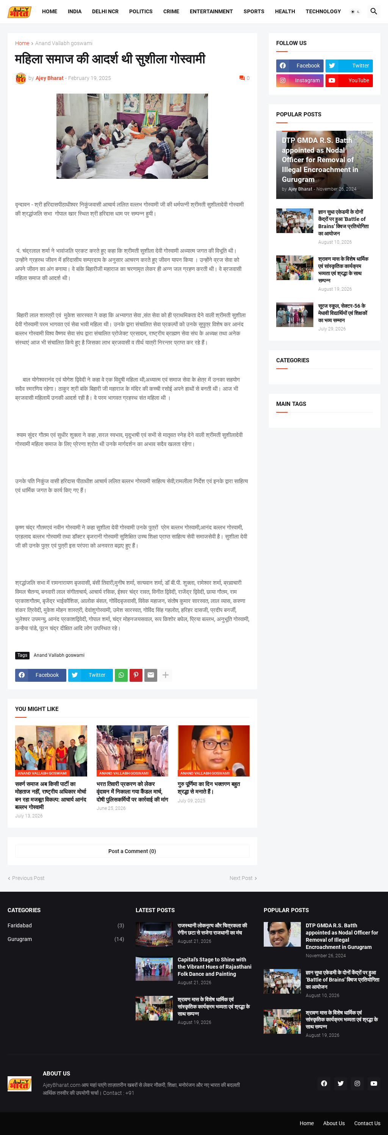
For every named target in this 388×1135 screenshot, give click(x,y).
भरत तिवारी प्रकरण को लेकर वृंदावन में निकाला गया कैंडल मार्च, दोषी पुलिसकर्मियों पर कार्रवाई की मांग (132, 792)
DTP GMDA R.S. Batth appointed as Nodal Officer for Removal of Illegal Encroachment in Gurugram (342, 936)
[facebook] (324, 1083)
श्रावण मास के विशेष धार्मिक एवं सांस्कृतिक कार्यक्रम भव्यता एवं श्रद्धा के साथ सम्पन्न (343, 269)
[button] (355, 12)
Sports (254, 11)
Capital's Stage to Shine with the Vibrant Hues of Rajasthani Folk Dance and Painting (215, 967)
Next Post (241, 878)
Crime (171, 11)
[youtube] (374, 1083)
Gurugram (66, 939)
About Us (334, 1123)
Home (49, 11)
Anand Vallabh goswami (63, 43)
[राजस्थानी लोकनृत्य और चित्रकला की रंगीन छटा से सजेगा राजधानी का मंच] (154, 934)
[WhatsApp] (121, 675)
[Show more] (165, 675)
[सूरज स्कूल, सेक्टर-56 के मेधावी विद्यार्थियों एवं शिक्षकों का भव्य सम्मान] (294, 314)
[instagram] (357, 1083)
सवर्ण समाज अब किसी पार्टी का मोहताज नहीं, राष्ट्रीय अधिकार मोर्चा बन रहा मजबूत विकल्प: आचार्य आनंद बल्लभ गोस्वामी (50, 796)
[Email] (150, 675)
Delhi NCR (105, 11)
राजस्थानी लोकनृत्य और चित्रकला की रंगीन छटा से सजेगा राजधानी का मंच (212, 929)
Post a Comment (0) (132, 851)
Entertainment (211, 11)
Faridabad (66, 925)
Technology (323, 11)
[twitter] (340, 1083)
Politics (141, 11)
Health (285, 11)
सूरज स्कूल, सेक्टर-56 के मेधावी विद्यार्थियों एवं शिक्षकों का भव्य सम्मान (342, 313)
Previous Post (28, 878)
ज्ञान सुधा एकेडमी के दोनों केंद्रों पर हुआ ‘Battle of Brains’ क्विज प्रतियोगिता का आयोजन (343, 222)
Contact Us (367, 1123)
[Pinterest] (136, 675)
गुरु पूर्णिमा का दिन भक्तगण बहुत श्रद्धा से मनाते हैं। (209, 788)
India (74, 11)
